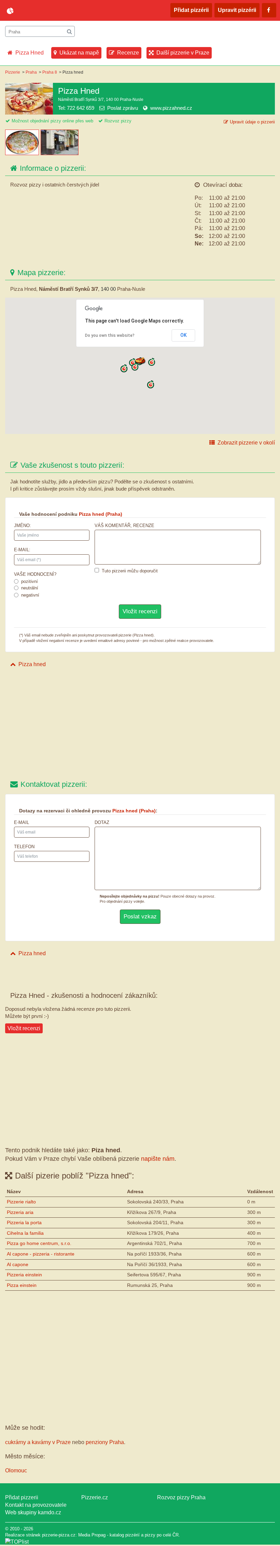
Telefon (24, 846)
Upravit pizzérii (237, 10)
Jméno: (22, 525)
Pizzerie (12, 72)
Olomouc (16, 1470)
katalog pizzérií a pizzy (132, 1534)
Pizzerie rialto (21, 1201)
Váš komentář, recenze (124, 525)
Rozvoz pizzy (117, 120)
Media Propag (92, 1534)
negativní (30, 595)
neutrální (29, 587)
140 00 (108, 289)
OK (183, 335)
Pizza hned (32, 664)
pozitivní (29, 581)
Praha (31, 72)
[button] (135, 367)
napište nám (157, 1158)
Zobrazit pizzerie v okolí (246, 443)
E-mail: (22, 549)
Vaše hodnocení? (35, 574)
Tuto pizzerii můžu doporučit (130, 570)
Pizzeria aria (20, 1212)
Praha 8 (49, 72)
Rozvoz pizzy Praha (181, 1497)
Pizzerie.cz (94, 1497)
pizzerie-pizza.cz (46, 10)
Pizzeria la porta (24, 1222)
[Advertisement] (140, 724)
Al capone (17, 1264)
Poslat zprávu (122, 108)
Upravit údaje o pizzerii (252, 121)
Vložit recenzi (24, 1028)
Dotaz (102, 822)
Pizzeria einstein (24, 1274)
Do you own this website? (110, 335)
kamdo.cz (49, 1512)
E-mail (21, 822)
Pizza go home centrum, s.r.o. (39, 1243)
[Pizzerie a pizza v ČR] (17, 1542)
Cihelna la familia (25, 1233)
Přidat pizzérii (191, 10)
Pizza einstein (22, 1285)
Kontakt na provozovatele (36, 1505)
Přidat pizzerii (21, 1497)
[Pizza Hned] (23, 153)
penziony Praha (105, 1442)
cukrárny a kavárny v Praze (38, 1442)
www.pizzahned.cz (171, 108)
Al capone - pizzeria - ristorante (40, 1254)
